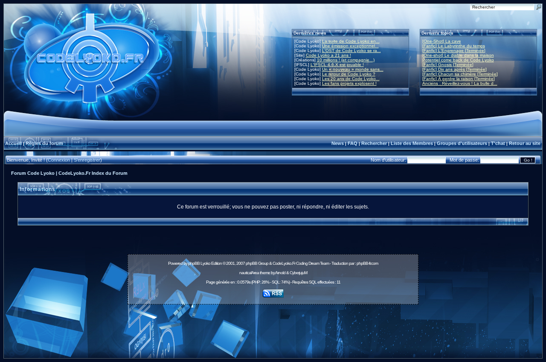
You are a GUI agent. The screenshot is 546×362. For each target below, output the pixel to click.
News (337, 143)
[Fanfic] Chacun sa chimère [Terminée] (460, 74)
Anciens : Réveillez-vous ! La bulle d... (459, 83)
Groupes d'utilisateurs (462, 143)
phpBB (194, 263)
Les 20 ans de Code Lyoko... (351, 78)
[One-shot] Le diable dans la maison (458, 55)
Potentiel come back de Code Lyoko (458, 60)
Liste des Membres (412, 143)
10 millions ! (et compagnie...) (346, 60)
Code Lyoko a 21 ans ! (328, 55)
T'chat (498, 143)
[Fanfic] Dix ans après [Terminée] (454, 69)
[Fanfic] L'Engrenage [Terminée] (453, 50)
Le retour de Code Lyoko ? (348, 74)
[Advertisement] (273, 326)
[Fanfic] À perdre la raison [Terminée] (458, 78)
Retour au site (524, 143)
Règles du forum (44, 143)
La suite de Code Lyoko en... (351, 41)
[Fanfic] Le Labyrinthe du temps (453, 45)
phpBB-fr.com (367, 263)
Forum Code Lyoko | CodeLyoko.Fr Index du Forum (69, 173)
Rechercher (374, 143)
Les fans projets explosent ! (349, 83)
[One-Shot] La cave (441, 41)
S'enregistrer (87, 159)
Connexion (59, 159)
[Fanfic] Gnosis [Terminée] (447, 64)
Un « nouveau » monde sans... (352, 69)
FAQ (352, 143)
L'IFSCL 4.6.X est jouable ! (337, 64)
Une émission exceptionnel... (350, 45)
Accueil (13, 143)
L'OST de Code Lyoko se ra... (351, 50)
